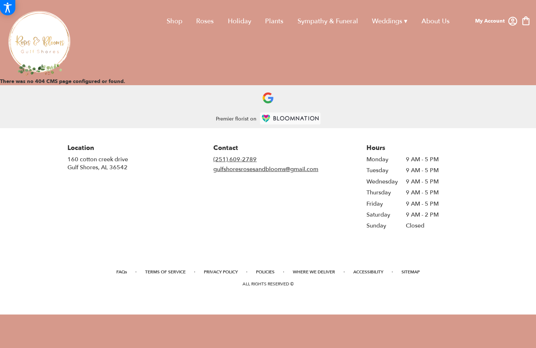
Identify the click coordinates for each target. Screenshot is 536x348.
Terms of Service (165, 272)
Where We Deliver (314, 272)
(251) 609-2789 (235, 159)
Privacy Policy (221, 272)
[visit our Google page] (268, 97)
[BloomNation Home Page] (290, 118)
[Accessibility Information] (7, 7)
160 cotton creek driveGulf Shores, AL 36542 (97, 163)
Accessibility (368, 272)
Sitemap (410, 272)
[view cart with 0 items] (526, 20)
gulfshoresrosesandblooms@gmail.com (265, 169)
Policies (265, 272)
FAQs (121, 272)
